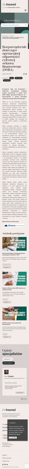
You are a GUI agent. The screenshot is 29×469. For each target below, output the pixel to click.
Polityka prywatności (6, 458)
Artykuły (11, 36)
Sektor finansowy (7, 80)
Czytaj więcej (6, 267)
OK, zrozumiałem (12, 437)
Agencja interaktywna (14, 467)
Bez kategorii (5, 299)
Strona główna (5, 36)
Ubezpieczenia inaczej (6, 264)
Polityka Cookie (5, 461)
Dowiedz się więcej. (14, 434)
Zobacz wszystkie (19, 392)
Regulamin (4, 455)
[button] (26, 25)
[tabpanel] (14, 382)
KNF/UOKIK (5, 334)
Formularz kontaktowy (7, 435)
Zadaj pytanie (7, 359)
